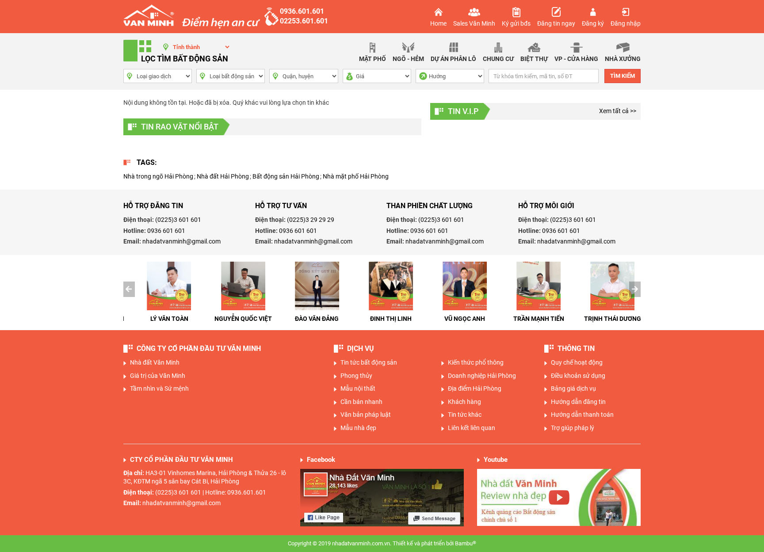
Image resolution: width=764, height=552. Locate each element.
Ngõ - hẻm (408, 58)
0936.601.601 (302, 11)
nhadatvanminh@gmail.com (181, 241)
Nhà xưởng (623, 58)
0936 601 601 (166, 230)
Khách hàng (464, 401)
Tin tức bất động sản (368, 362)
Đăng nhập (626, 23)
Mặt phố (372, 58)
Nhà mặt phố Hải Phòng (356, 176)
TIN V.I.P (463, 111)
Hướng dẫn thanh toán (582, 414)
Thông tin (576, 348)
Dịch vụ (360, 348)
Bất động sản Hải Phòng (285, 176)
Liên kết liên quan (471, 427)
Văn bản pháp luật (365, 414)
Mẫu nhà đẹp (358, 427)
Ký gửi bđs (516, 23)
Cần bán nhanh (361, 401)
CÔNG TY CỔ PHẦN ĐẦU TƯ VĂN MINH (199, 348)
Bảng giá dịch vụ (573, 388)
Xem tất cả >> (617, 110)
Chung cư (498, 58)
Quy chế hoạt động (577, 362)
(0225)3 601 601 (178, 219)
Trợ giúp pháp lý (572, 427)
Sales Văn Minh (474, 23)
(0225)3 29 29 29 (310, 219)
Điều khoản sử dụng (578, 375)
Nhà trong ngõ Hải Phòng (158, 176)
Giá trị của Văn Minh (157, 375)
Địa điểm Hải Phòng (474, 388)
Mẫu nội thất (357, 388)
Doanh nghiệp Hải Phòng (482, 375)
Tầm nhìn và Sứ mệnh (159, 388)
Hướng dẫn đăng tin (578, 401)
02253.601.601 (304, 21)
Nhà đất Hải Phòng (223, 176)
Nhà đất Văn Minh (155, 362)
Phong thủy (356, 375)
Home (438, 23)
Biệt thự (534, 58)
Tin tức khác (464, 414)
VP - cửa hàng (576, 58)
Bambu (465, 543)
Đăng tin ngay (556, 23)
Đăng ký (593, 23)
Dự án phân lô (453, 58)
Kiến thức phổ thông (476, 362)
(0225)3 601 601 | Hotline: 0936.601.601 (210, 492)
